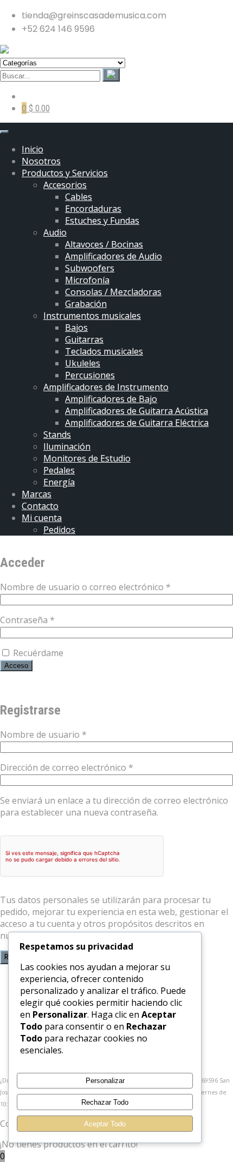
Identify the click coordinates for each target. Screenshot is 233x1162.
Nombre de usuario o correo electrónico (108, 587)
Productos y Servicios (65, 173)
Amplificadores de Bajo (111, 399)
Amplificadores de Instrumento (106, 387)
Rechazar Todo (104, 1102)
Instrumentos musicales (92, 316)
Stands (57, 434)
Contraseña (50, 620)
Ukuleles (82, 363)
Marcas (36, 494)
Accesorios (65, 185)
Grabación (86, 304)
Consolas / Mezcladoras (113, 292)
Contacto (40, 506)
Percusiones (90, 375)
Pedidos (59, 530)
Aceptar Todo (105, 1124)
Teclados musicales (104, 351)
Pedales (59, 470)
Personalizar (105, 1081)
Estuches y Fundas (102, 220)
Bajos (76, 327)
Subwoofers (89, 268)
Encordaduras (93, 209)
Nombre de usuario (66, 734)
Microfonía (87, 280)
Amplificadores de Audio (113, 256)
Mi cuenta (42, 518)
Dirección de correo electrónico (89, 767)
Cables (78, 197)
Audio (55, 232)
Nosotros (41, 161)
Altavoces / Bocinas (104, 244)
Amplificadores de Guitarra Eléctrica (137, 423)
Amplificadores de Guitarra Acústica (136, 411)
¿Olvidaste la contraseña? (51, 686)
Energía (59, 482)
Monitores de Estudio (87, 458)
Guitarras (84, 339)
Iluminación (66, 446)
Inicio (32, 149)
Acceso (16, 666)
